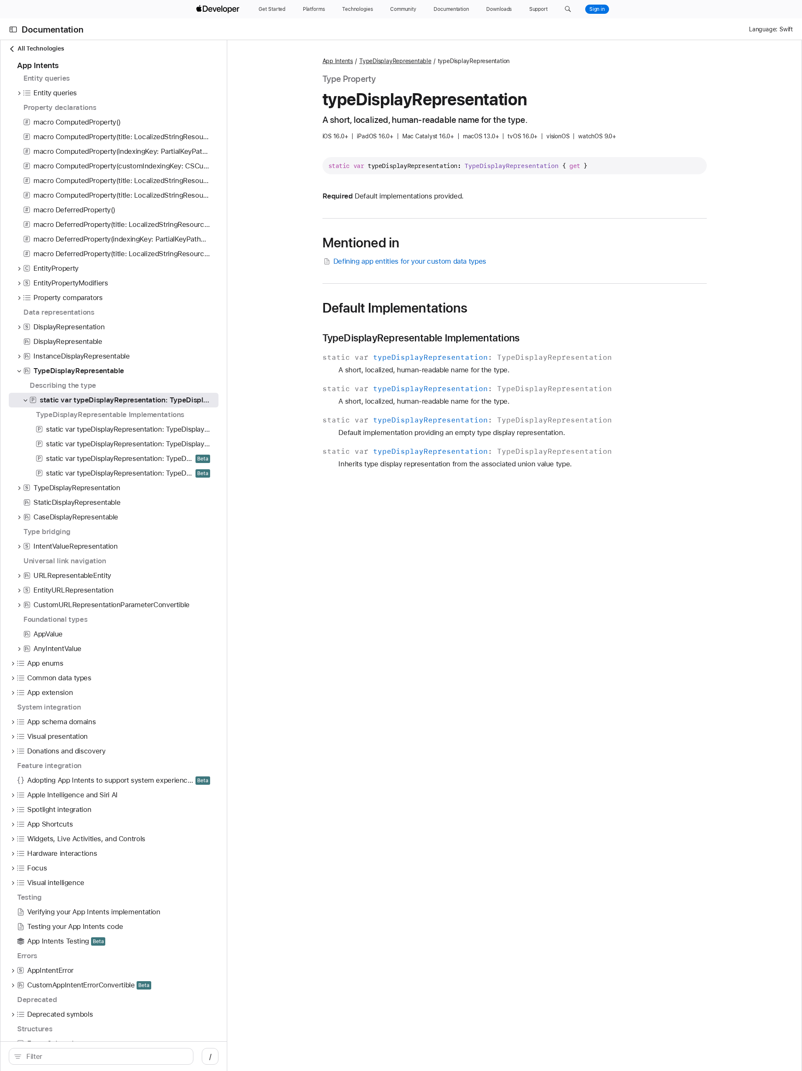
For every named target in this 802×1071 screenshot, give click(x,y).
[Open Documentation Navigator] (13, 29)
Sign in (597, 9)
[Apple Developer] (219, 9)
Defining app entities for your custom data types (409, 261)
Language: (763, 29)
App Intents (337, 61)
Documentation (53, 29)
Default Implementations (395, 307)
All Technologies (41, 48)
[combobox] (105, 1056)
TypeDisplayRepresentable (395, 61)
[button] (567, 9)
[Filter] (105, 1056)
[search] (101, 1056)
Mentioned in (361, 242)
